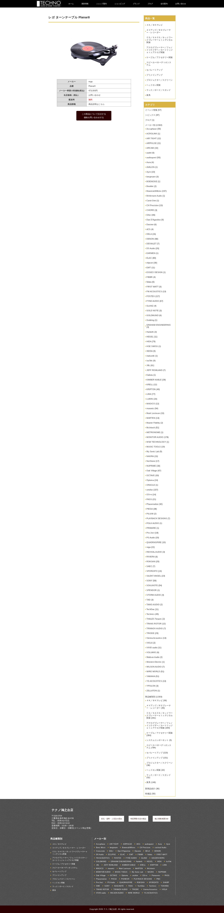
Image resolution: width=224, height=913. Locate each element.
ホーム (71, 4)
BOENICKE (151, 181)
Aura (148, 162)
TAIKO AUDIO (153, 604)
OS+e (149, 494)
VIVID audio (151, 647)
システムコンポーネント (157, 740)
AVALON (150, 167)
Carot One (151, 200)
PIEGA (149, 509)
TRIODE (150, 633)
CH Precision (152, 205)
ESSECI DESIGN (154, 272)
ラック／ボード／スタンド (158, 90)
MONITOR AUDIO (154, 437)
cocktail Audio (160, 847)
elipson (149, 263)
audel (148, 153)
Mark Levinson (153, 413)
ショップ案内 (101, 4)
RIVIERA (150, 557)
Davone (149, 224)
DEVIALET (151, 244)
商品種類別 (150, 697)
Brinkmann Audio (154, 196)
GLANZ (149, 306)
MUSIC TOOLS (153, 447)
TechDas (150, 609)
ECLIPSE (112, 854)
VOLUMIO (151, 652)
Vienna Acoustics (154, 638)
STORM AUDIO (153, 595)
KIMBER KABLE (154, 380)
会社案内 (164, 4)
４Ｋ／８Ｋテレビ (154, 25)
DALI (148, 215)
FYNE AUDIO (152, 301)
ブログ (150, 4)
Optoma (150, 480)
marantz (150, 408)
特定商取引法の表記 (138, 819)
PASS (149, 499)
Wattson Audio (152, 657)
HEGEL (149, 337)
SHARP (166, 882)
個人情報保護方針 (162, 819)
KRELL (149, 384)
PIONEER (125, 879)
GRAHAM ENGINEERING (158, 325)
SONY (149, 580)
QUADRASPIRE (154, 542)
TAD (148, 600)
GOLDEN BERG (158, 858)
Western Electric (154, 662)
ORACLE (150, 485)
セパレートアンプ (154, 70)
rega (148, 547)
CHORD (150, 210)
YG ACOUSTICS (154, 681)
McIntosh (150, 427)
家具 (148, 95)
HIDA (148, 341)
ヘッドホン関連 (153, 85)
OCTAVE (150, 475)
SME (98, 886)
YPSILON (150, 686)
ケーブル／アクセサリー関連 (159, 57)
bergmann (151, 177)
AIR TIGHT (151, 138)
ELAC (149, 258)
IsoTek (149, 360)
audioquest (151, 157)
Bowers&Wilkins (153, 191)
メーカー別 (150, 125)
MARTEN (150, 418)
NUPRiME (151, 466)
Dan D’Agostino (153, 220)
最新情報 (85, 4)
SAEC (149, 566)
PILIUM (149, 514)
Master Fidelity (153, 423)
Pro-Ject (150, 533)
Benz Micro (100, 847)
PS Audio (150, 537)
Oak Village (151, 470)
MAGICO (150, 404)
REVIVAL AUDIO (154, 552)
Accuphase (151, 129)
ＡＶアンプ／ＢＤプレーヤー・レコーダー (69, 848)
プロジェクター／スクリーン (159, 80)
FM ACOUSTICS (154, 291)
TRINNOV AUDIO (154, 628)
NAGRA (150, 456)
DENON (150, 239)
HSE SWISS (152, 346)
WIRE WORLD (153, 671)
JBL (148, 365)
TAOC (130, 886)
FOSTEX (150, 296)
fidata (148, 282)
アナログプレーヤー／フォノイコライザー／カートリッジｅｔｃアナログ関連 (159, 49)
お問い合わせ (180, 4)
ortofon (149, 490)
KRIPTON (151, 389)
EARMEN (150, 253)
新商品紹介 (150, 788)
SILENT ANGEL (153, 576)
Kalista (149, 375)
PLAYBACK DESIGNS (156, 518)
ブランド (136, 4)
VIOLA (149, 643)
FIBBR (149, 277)
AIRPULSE (151, 143)
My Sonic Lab (152, 451)
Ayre (148, 172)
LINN (148, 394)
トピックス (150, 115)
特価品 (148, 794)
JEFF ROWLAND (154, 370)
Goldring (150, 320)
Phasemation (152, 504)
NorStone (150, 461)
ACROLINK (151, 133)
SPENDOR (151, 590)
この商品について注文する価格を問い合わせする (94, 116)
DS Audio (150, 248)
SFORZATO (152, 571)
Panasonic (156, 875)
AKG (138, 844)
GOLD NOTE (152, 310)
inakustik (150, 356)
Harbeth (150, 332)
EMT (148, 267)
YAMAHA (150, 676)
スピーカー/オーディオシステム (65, 868)
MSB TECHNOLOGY (156, 442)
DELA (149, 234)
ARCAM (150, 148)
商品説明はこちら (97, 104)
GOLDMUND (152, 315)
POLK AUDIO (152, 523)
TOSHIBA (165, 886)
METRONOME (153, 432)
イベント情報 (151, 110)
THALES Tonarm (154, 619)
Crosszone (100, 851)
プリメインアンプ (154, 75)
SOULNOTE (152, 585)
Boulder (149, 186)
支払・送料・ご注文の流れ (111, 819)
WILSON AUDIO (154, 667)
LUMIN (149, 399)
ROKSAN (150, 561)
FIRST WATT (152, 287)
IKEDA (149, 351)
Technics (150, 614)
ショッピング (120, 4)
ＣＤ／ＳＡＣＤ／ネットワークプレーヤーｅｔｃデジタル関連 (159, 39)
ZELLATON (151, 691)
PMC (158, 879)
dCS (148, 229)
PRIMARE (151, 528)
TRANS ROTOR (154, 624)
